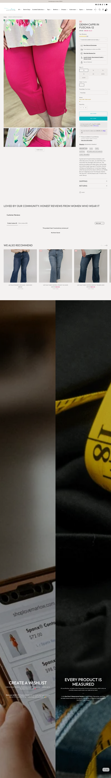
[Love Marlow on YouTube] (106, 4)
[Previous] (28, 1)
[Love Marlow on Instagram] (98, 4)
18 (83, 74)
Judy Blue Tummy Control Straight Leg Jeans (55, 285)
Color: (83, 82)
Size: (81, 67)
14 (93, 70)
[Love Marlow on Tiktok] (102, 4)
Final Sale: (84, 89)
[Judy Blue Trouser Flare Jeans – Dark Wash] (20, 266)
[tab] (83, 149)
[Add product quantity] (85, 107)
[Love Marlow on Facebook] (96, 4)
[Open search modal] (99, 9)
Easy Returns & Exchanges (90, 45)
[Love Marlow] (10, 9)
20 (93, 74)
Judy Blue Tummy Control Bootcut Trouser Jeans (90, 285)
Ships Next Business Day (89, 53)
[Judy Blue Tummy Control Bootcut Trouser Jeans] (90, 266)
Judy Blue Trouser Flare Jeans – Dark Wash (20, 285)
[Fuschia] (81, 85)
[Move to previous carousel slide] (102, 245)
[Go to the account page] (103, 9)
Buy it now (93, 118)
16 (102, 70)
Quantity (81, 104)
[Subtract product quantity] (80, 107)
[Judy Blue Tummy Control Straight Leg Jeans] (55, 266)
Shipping (81, 144)
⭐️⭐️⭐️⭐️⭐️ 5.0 (83, 36)
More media (39, 149)
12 (83, 70)
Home (5, 17)
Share (83, 192)
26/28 (83, 77)
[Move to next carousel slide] (106, 245)
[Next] (82, 1)
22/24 (102, 74)
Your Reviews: (83, 34)
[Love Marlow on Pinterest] (100, 4)
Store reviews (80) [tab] (22, 223)
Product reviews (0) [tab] (12, 223)
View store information (86, 140)
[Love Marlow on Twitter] (104, 4)
